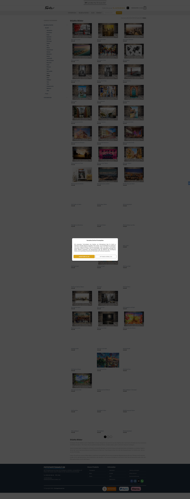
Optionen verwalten (106, 256)
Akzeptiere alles (84, 256)
